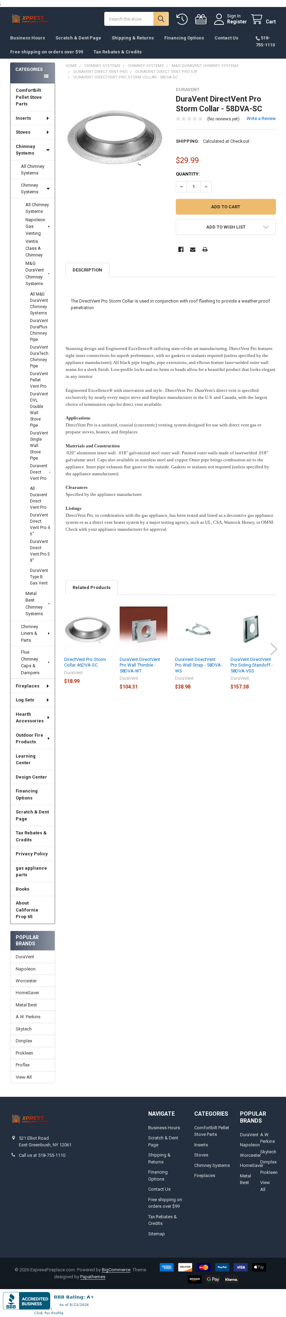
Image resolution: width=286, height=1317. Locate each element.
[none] (116, 137)
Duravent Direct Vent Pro (38, 472)
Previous (67, 649)
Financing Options (184, 37)
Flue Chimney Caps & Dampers (30, 662)
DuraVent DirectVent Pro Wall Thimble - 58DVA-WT (140, 665)
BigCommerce (116, 1269)
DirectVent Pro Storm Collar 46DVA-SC (85, 662)
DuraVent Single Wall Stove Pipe (39, 446)
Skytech (24, 1029)
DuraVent (25, 956)
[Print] (205, 249)
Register (237, 21)
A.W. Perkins (28, 1016)
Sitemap (156, 1233)
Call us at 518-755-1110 (42, 1155)
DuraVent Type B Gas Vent (39, 577)
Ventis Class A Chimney (34, 248)
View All (24, 1077)
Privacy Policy (32, 853)
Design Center (31, 777)
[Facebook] (181, 249)
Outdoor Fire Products (29, 738)
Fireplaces (27, 686)
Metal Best (26, 1004)
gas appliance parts (31, 871)
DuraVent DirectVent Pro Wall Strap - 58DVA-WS (198, 665)
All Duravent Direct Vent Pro (38, 498)
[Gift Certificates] (202, 19)
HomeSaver (27, 992)
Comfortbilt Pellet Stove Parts (29, 97)
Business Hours (27, 37)
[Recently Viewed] (183, 19)
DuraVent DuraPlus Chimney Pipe (39, 330)
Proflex (23, 1064)
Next (274, 649)
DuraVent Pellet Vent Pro (39, 380)
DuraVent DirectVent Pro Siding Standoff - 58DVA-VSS (252, 665)
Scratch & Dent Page (78, 37)
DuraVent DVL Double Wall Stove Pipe (39, 410)
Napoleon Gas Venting (35, 226)
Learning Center (26, 759)
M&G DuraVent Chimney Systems (34, 274)
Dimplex (24, 1040)
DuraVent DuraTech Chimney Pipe (39, 357)
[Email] (193, 249)
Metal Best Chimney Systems (34, 604)
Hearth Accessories (30, 718)
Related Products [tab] (92, 587)
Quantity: (188, 174)
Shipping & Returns (133, 37)
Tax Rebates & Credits (117, 51)
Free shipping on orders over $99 (46, 51)
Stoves (23, 132)
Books (22, 889)
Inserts (23, 118)
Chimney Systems (25, 150)
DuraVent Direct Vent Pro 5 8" (40, 551)
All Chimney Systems (32, 170)
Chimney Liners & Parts (29, 633)
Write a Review (261, 118)
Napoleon (26, 969)
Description (87, 270)
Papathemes (92, 1276)
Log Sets (25, 699)
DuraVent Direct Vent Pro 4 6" (40, 524)
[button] (226, 227)
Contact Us (226, 37)
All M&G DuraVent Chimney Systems (39, 303)
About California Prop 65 (27, 909)
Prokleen (24, 1053)
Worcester (26, 980)
